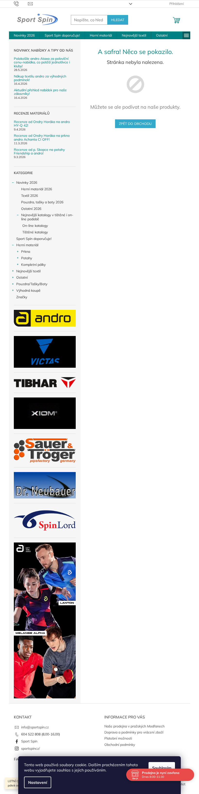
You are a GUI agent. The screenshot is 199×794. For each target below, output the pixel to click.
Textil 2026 (29, 195)
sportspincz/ (30, 748)
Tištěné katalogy (35, 232)
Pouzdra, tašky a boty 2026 (42, 202)
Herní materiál (27, 245)
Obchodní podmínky (119, 744)
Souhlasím (161, 767)
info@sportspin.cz (35, 727)
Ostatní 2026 (31, 208)
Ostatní (22, 277)
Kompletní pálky (33, 264)
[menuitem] (24, 35)
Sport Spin (29, 741)
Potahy (26, 258)
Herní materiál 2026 (36, 189)
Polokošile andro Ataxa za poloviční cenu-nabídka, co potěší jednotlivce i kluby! (42, 62)
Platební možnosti (118, 738)
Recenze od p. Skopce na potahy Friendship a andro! (39, 151)
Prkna (25, 251)
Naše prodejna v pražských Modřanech (134, 726)
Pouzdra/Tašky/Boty (31, 284)
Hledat (117, 20)
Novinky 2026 (26, 182)
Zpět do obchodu (135, 124)
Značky (21, 297)
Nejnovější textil (28, 271)
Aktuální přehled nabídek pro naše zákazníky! (40, 92)
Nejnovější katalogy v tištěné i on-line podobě (47, 217)
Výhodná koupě (28, 290)
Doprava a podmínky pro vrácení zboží (133, 732)
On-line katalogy (35, 225)
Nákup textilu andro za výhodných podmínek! (40, 78)
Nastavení (37, 782)
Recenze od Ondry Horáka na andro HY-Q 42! (42, 124)
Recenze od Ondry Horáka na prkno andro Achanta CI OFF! (42, 137)
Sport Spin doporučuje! (33, 239)
